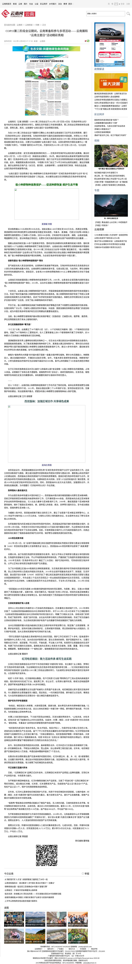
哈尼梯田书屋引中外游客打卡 (106, 173)
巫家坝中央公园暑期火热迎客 (78, 942)
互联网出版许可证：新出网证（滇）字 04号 (66, 954)
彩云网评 (43, 4)
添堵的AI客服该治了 (102, 129)
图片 (25, 4)
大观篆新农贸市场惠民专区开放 (57, 925)
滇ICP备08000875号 (34, 951)
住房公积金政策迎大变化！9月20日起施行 (111, 103)
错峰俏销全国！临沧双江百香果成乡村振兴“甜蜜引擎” (26, 887)
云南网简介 (38, 949)
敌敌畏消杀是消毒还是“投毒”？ (106, 120)
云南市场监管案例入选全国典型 (107, 97)
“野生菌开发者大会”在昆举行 (78, 925)
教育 (65, 4)
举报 (86, 873)
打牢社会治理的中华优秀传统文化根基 (109, 244)
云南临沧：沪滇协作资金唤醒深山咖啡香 (21, 890)
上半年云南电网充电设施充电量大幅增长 (21, 901)
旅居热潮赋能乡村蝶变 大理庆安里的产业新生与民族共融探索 (29, 897)
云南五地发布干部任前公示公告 (107, 238)
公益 (36, 4)
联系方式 (72, 949)
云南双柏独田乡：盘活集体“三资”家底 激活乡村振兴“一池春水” (30, 883)
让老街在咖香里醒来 (102, 132)
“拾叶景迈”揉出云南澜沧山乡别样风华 (111, 169)
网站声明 (94, 949)
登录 (122, 4)
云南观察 (99, 229)
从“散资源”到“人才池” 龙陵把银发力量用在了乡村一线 (26, 879)
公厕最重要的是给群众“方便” (106, 123)
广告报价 (60, 949)
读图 (6, 908)
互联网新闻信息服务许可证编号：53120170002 (58, 951)
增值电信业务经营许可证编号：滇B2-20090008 (49, 958)
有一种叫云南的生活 (111, 218)
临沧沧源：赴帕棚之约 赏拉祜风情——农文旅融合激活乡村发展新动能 (33, 894)
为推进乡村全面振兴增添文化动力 (107, 247)
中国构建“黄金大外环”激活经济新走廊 (38, 925)
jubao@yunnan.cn (89, 963)
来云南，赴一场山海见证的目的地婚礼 (109, 176)
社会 (31, 4)
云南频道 (28, 25)
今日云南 (8, 873)
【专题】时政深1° (101, 225)
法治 (60, 4)
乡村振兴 (52, 4)
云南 (20, 4)
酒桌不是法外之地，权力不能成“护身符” (110, 135)
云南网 (19, 25)
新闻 (15, 4)
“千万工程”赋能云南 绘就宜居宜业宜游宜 (110, 109)
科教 (37, 25)
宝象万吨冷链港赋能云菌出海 (57, 942)
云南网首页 (6, 4)
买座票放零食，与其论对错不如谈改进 (109, 126)
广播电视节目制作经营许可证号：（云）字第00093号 (66, 956)
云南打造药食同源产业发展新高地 (15, 942)
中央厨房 (83, 949)
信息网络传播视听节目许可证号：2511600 (90, 951)
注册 (128, 4)
